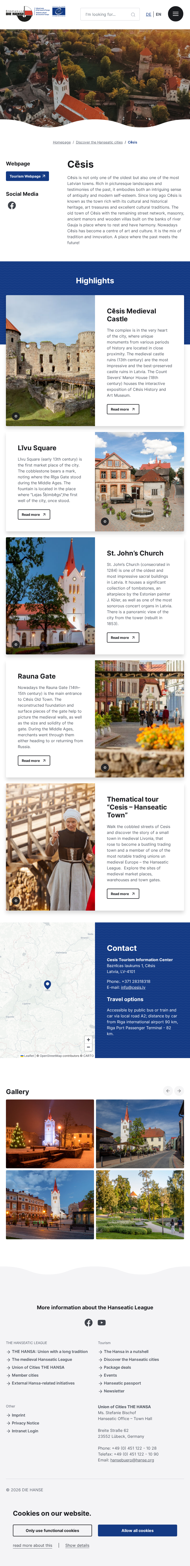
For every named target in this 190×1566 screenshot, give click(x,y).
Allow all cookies (137, 1530)
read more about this (32, 1545)
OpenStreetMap (51, 1056)
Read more (120, 409)
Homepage (62, 142)
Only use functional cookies (52, 1530)
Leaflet (29, 1056)
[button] (47, 984)
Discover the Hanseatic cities (99, 142)
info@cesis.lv (133, 987)
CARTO (88, 1056)
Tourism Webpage (25, 176)
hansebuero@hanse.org (132, 1460)
